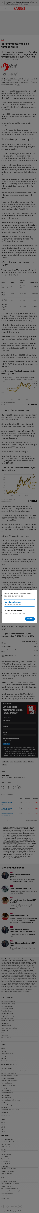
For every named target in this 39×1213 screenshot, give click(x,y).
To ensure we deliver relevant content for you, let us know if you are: (18, 594)
